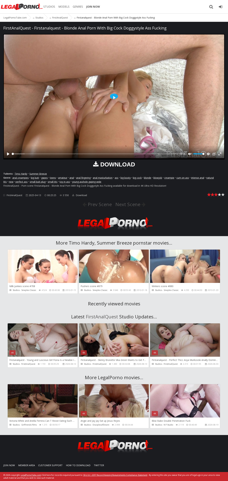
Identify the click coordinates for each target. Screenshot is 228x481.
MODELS (63, 6)
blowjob (157, 177)
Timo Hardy (21, 173)
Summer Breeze (38, 173)
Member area (26, 465)
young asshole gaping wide (86, 181)
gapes (44, 177)
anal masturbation (102, 177)
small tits (52, 181)
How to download (78, 465)
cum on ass (182, 177)
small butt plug (38, 181)
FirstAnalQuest (14, 195)
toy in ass (65, 181)
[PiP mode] (214, 154)
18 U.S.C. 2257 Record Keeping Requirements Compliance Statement (115, 475)
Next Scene (128, 204)
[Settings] (208, 154)
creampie (169, 177)
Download (81, 195)
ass (116, 177)
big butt (35, 177)
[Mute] (189, 154)
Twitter (99, 465)
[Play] (8, 154)
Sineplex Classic (28, 290)
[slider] (95, 153)
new (11, 181)
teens (53, 177)
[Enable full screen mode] (219, 154)
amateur (62, 177)
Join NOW (9, 465)
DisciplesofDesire (101, 424)
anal (71, 177)
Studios (16, 290)
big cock (137, 177)
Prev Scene (99, 204)
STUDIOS (49, 6)
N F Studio (168, 424)
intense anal (197, 177)
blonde (147, 177)
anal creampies (20, 177)
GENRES (78, 6)
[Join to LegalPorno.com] (114, 231)
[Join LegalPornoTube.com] (220, 6)
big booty (126, 177)
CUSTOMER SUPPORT (50, 465)
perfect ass (22, 181)
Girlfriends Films (29, 424)
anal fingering (83, 177)
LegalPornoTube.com (22, 6)
